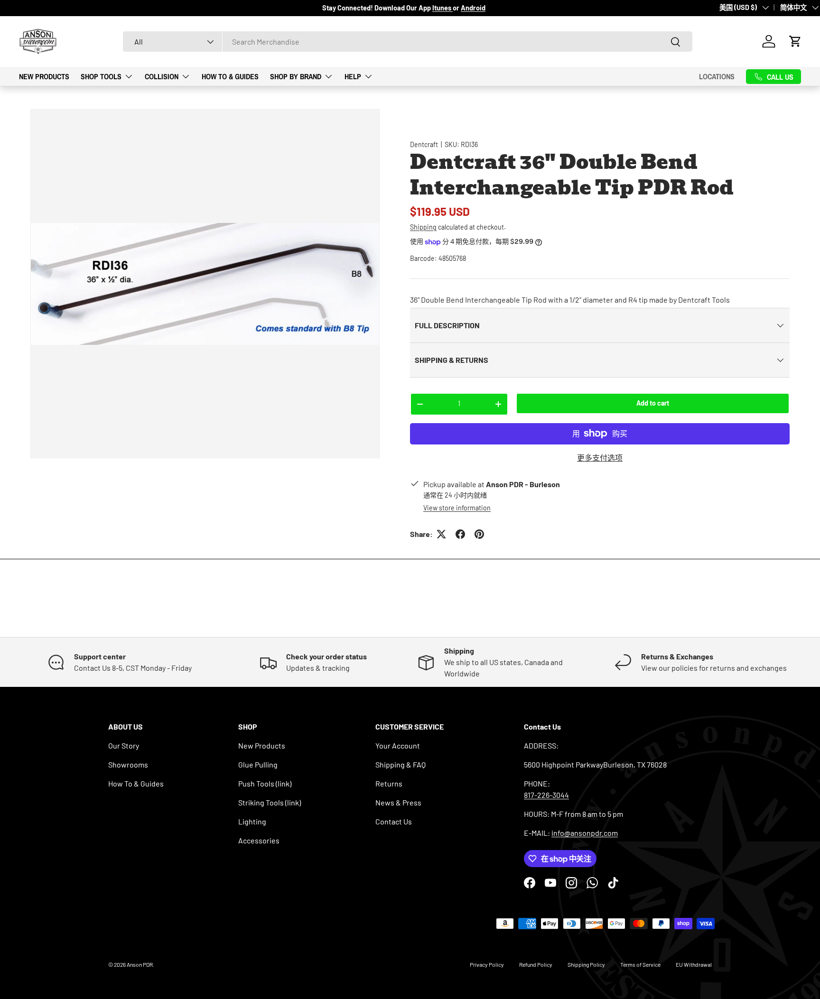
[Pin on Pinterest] (479, 534)
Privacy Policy (487, 964)
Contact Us (393, 821)
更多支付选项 (600, 457)
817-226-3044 (546, 794)
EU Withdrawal (694, 964)
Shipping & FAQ (400, 764)
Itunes (442, 8)
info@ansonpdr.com (584, 832)
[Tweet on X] (441, 534)
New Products (44, 76)
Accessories (259, 840)
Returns (388, 783)
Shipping (423, 227)
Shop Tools (101, 76)
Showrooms (128, 764)
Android (473, 8)
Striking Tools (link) (269, 802)
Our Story (123, 745)
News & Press (398, 802)
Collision (161, 76)
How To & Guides (230, 76)
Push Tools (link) (264, 783)
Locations (717, 76)
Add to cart (652, 403)
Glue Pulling (258, 764)
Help (353, 76)
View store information (457, 508)
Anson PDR (140, 964)
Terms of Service (640, 964)
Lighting (252, 821)
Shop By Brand (295, 76)
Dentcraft (424, 144)
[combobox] (407, 41)
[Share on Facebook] (460, 534)
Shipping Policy (586, 964)
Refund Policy (535, 964)
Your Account (397, 745)
